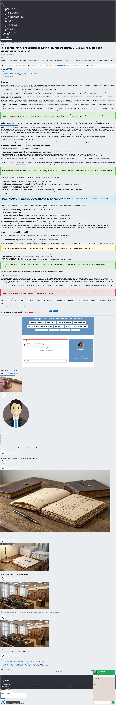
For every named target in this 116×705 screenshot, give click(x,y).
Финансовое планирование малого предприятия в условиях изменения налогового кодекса (25, 663)
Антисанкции (6, 37)
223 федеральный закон (13, 12)
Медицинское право (10, 30)
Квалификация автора (11, 373)
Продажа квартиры (12, 25)
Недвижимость (9, 21)
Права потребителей (10, 29)
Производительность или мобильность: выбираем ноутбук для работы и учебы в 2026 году (25, 665)
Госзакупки (8, 10)
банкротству (44, 86)
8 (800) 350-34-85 (62, 66)
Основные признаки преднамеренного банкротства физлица (20, 73)
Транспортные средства (11, 32)
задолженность (30, 211)
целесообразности (21, 164)
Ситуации (7, 7)
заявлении (36, 225)
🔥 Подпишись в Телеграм (7, 375)
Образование (8, 18)
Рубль (4, 36)
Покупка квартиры (12, 24)
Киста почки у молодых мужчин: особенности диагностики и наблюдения (20, 664)
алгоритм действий (54, 158)
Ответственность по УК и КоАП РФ (12, 75)
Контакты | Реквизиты (8, 683)
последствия (55, 300)
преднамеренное (18, 108)
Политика (5, 681)
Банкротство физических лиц (15, 16)
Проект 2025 (6, 34)
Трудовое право (9, 26)
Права (4, 5)
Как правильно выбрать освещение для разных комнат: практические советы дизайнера (24, 667)
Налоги (7, 9)
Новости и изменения (10, 8)
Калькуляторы (6, 33)
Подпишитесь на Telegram (13, 701)
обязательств (60, 100)
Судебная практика (8, 76)
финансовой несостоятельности (9, 125)
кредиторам (70, 104)
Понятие (5, 72)
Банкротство (8, 14)
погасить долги (86, 129)
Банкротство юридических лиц (15, 17)
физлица (38, 285)
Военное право (9, 20)
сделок (52, 96)
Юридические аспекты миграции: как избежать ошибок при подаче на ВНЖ (21, 661)
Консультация (6, 684)
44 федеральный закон (13, 13)
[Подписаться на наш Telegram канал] (3, 702)
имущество (43, 154)
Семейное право (9, 28)
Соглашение (6, 680)
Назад (2, 44)
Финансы (3, 376)
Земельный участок (12, 22)
